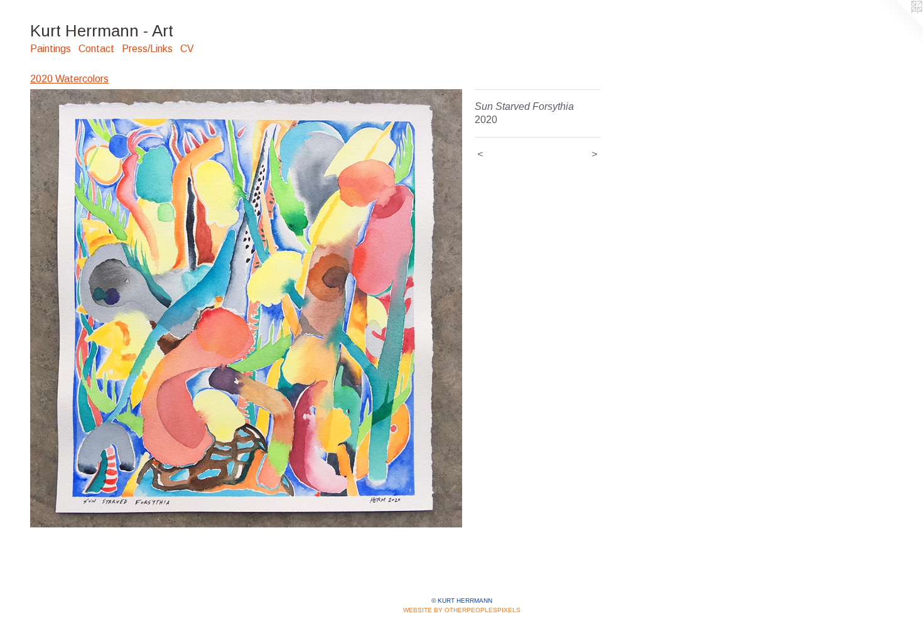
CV (187, 48)
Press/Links (147, 48)
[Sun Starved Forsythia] (246, 308)
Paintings (50, 48)
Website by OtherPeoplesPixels (462, 610)
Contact (96, 48)
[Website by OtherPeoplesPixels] (898, 25)
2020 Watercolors (69, 78)
